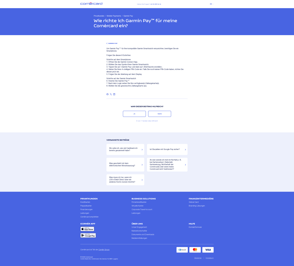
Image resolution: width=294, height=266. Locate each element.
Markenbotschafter (139, 231)
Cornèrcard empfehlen (89, 217)
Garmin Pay (128, 16)
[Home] (91, 4)
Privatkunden (99, 16)
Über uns (137, 224)
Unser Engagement (139, 227)
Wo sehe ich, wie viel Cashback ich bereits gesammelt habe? (123, 149)
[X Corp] (111, 94)
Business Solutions (144, 199)
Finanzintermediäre (201, 199)
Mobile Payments (114, 16)
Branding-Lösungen (197, 206)
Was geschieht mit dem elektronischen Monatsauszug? (122, 165)
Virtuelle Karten (137, 206)
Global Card (194, 202)
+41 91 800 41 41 (155, 4)
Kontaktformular (195, 227)
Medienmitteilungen (139, 238)
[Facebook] (107, 94)
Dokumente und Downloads (143, 234)
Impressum (210, 258)
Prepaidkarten (86, 206)
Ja (134, 114)
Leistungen (84, 213)
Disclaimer (198, 258)
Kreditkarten (85, 202)
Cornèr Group (104, 250)
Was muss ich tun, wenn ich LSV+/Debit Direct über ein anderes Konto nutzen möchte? (122, 180)
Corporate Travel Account (142, 209)
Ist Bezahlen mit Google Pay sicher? (165, 149)
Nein (160, 114)
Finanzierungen (86, 209)
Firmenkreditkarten (139, 202)
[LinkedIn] (114, 94)
